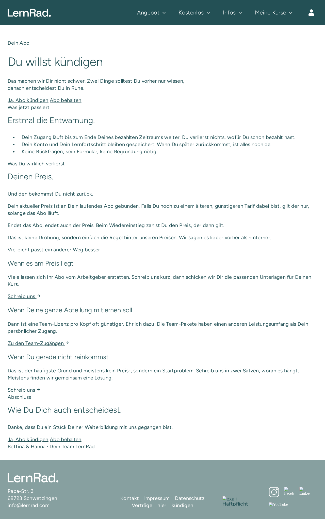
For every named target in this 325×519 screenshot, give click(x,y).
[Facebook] (289, 491)
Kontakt (129, 498)
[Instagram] (274, 492)
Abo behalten (66, 100)
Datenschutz (190, 498)
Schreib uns (22, 296)
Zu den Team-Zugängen (36, 343)
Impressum (157, 498)
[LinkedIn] (304, 491)
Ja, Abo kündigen (28, 100)
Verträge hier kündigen (162, 505)
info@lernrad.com (29, 505)
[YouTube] (278, 504)
